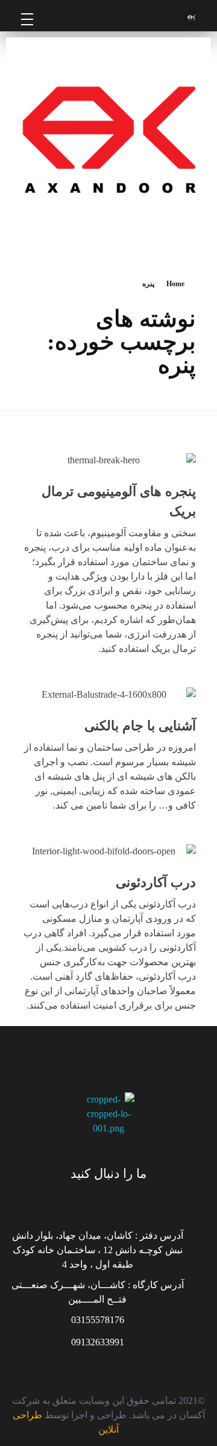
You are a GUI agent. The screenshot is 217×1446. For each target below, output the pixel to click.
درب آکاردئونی (156, 882)
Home (175, 284)
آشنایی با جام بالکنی (140, 725)
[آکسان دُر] (140, 17)
